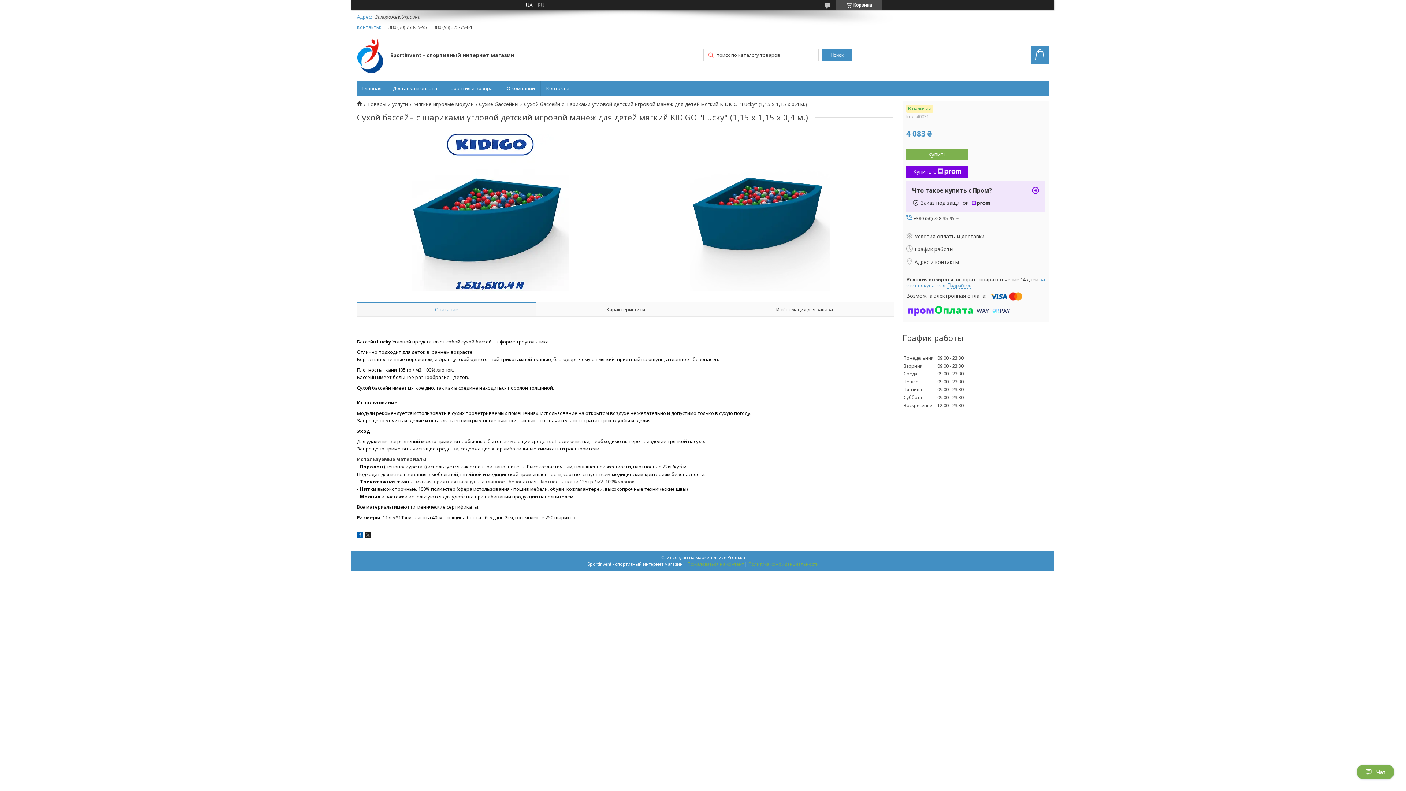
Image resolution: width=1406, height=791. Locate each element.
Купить (937, 154)
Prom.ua (736, 557)
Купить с (924, 171)
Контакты (557, 88)
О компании (521, 88)
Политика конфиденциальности (783, 564)
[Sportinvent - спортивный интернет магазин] (370, 56)
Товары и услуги (387, 104)
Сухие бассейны (498, 104)
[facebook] (360, 535)
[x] (368, 535)
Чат (1380, 772)
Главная (372, 88)
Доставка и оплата (415, 88)
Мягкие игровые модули (443, 104)
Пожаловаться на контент (716, 564)
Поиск (837, 55)
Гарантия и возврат (472, 88)
